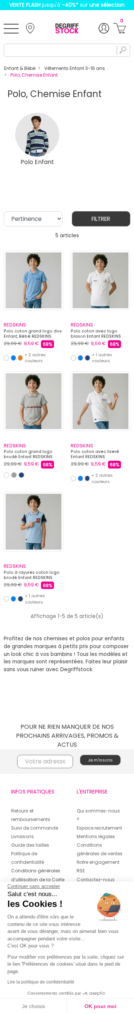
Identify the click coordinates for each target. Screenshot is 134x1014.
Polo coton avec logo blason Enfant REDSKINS (96, 333)
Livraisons (22, 836)
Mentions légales (96, 836)
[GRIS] (14, 475)
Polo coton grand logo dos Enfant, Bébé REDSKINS (33, 333)
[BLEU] (13, 358)
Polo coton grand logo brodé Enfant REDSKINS (28, 454)
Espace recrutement (99, 828)
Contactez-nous (96, 879)
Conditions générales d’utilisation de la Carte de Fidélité (37, 879)
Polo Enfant (37, 162)
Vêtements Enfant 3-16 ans (74, 68)
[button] (119, 28)
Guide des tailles (30, 845)
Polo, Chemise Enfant (34, 75)
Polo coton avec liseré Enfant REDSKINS (95, 454)
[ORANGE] (20, 358)
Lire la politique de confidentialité (40, 982)
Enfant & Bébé (19, 68)
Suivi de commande (34, 828)
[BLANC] (6, 358)
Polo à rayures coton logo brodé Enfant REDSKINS (32, 575)
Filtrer (101, 219)
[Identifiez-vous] (104, 28)
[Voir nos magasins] (30, 28)
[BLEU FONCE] (87, 358)
